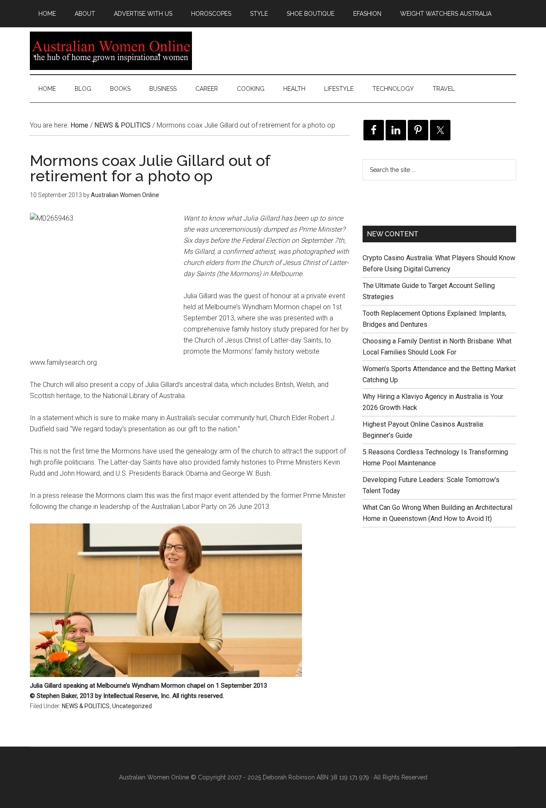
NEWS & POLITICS (86, 706)
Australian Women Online (111, 51)
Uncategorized (132, 706)
